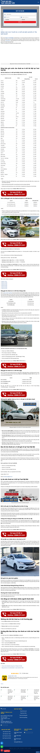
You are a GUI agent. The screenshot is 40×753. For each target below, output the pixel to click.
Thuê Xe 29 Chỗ (4, 284)
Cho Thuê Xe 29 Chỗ (7, 738)
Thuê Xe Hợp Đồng (23, 717)
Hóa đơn (23, 19)
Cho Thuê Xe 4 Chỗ (6, 731)
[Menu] (38, 2)
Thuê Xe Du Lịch (23, 711)
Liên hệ (29, 748)
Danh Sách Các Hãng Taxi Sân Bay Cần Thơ (10, 691)
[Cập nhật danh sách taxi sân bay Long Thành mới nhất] (30, 691)
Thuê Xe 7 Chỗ (4, 281)
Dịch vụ (15, 748)
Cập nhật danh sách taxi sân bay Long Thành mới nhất (36, 691)
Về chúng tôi (22, 748)
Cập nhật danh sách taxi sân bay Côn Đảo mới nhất (10, 698)
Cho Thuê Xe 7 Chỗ (6, 733)
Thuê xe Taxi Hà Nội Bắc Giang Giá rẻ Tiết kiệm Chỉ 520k (12, 666)
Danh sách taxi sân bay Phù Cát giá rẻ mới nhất (23, 698)
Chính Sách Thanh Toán (18, 733)
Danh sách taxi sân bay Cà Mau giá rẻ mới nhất (36, 698)
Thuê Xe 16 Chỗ (4, 282)
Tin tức (26, 748)
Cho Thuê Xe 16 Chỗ (7, 735)
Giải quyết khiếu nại (18, 742)
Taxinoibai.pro (7, 40)
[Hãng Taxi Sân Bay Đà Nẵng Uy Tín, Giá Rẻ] (17, 691)
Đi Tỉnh (18, 748)
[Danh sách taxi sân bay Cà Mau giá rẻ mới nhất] (30, 697)
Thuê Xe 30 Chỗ (4, 285)
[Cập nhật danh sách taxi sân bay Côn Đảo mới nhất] (4, 697)
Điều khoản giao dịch (17, 739)
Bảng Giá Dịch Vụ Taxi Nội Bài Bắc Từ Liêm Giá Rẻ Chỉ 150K (12, 667)
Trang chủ (11, 748)
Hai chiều (7, 19)
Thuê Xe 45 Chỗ (4, 288)
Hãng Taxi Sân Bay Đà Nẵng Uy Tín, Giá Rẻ (23, 691)
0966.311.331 (6, 751)
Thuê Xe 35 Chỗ (4, 286)
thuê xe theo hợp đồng (8, 292)
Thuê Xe (2, 683)
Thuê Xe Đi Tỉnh (23, 713)
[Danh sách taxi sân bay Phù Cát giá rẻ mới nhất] (17, 697)
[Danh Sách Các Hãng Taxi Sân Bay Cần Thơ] (4, 691)
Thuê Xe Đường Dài (23, 715)
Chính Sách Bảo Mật (17, 736)
